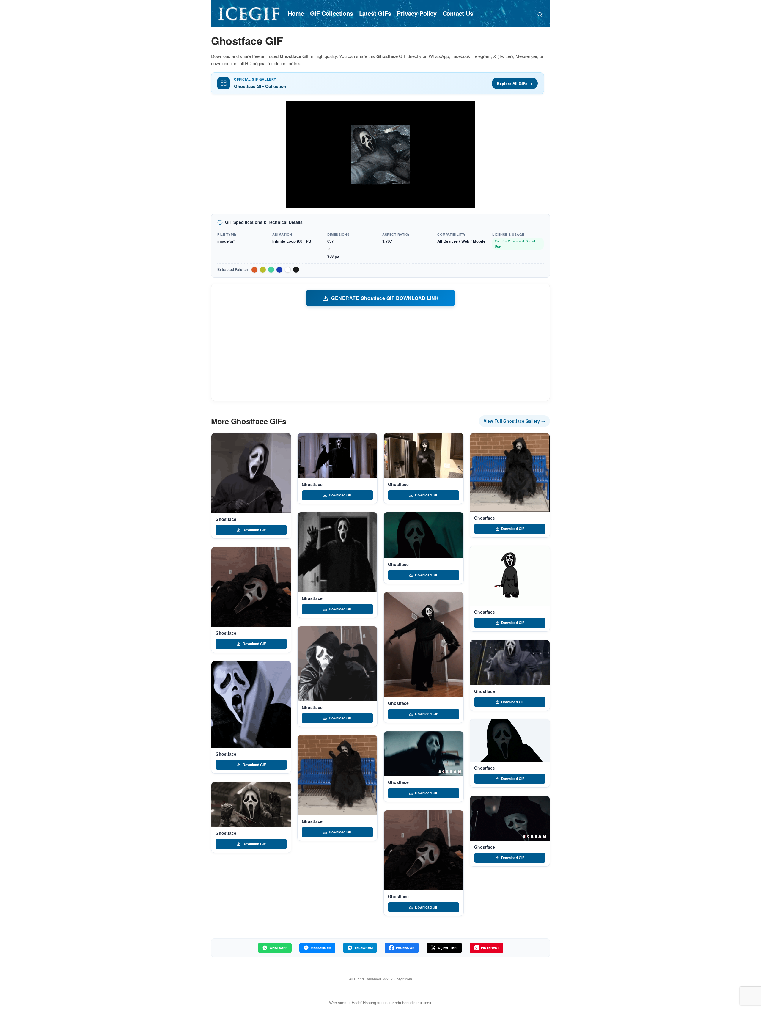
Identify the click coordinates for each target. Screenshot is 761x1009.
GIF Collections (331, 13)
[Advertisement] (380, 353)
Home (296, 13)
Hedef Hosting (364, 1002)
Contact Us (458, 13)
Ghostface (226, 519)
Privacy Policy (416, 13)
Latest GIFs (375, 13)
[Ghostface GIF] (251, 473)
